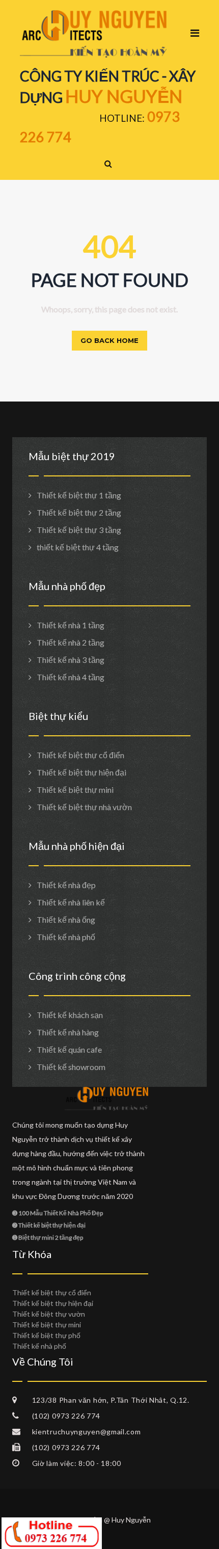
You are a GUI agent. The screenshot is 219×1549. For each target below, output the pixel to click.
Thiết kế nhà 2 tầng (70, 642)
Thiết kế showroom (71, 1067)
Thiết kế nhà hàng (68, 1032)
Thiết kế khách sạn (70, 1015)
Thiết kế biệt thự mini (75, 789)
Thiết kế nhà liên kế (71, 902)
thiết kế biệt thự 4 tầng (78, 547)
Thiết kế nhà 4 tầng (70, 677)
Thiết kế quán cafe (69, 1049)
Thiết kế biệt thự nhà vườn (84, 807)
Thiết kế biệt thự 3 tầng (79, 530)
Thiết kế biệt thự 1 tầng (79, 495)
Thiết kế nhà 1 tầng (70, 625)
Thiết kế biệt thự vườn (48, 1314)
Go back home (109, 340)
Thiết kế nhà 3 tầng (70, 659)
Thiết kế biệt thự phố (46, 1335)
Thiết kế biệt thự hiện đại (81, 772)
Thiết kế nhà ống (66, 919)
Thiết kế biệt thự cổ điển (80, 755)
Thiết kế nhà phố (66, 937)
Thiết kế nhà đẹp (66, 885)
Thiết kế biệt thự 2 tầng (79, 512)
